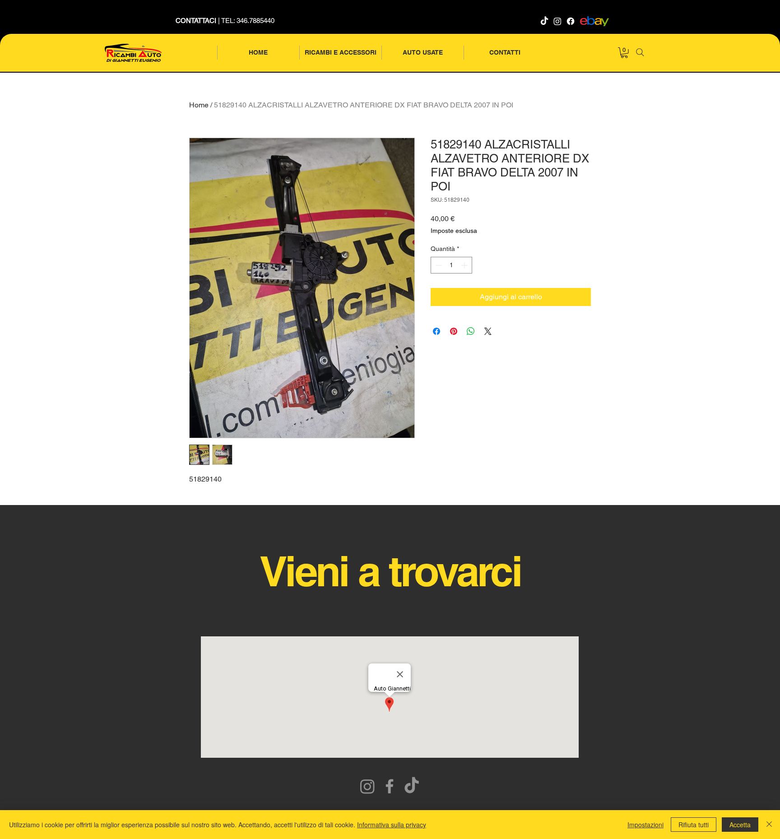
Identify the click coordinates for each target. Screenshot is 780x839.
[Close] (769, 824)
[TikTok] (544, 21)
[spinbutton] (451, 265)
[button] (624, 52)
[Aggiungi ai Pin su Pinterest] (453, 331)
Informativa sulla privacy (391, 824)
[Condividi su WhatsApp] (470, 331)
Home (199, 105)
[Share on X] (488, 331)
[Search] (640, 52)
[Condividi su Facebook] (436, 331)
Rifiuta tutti (693, 824)
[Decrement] (437, 265)
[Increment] (465, 265)
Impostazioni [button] (645, 824)
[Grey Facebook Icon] (389, 786)
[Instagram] (557, 21)
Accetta (740, 824)
